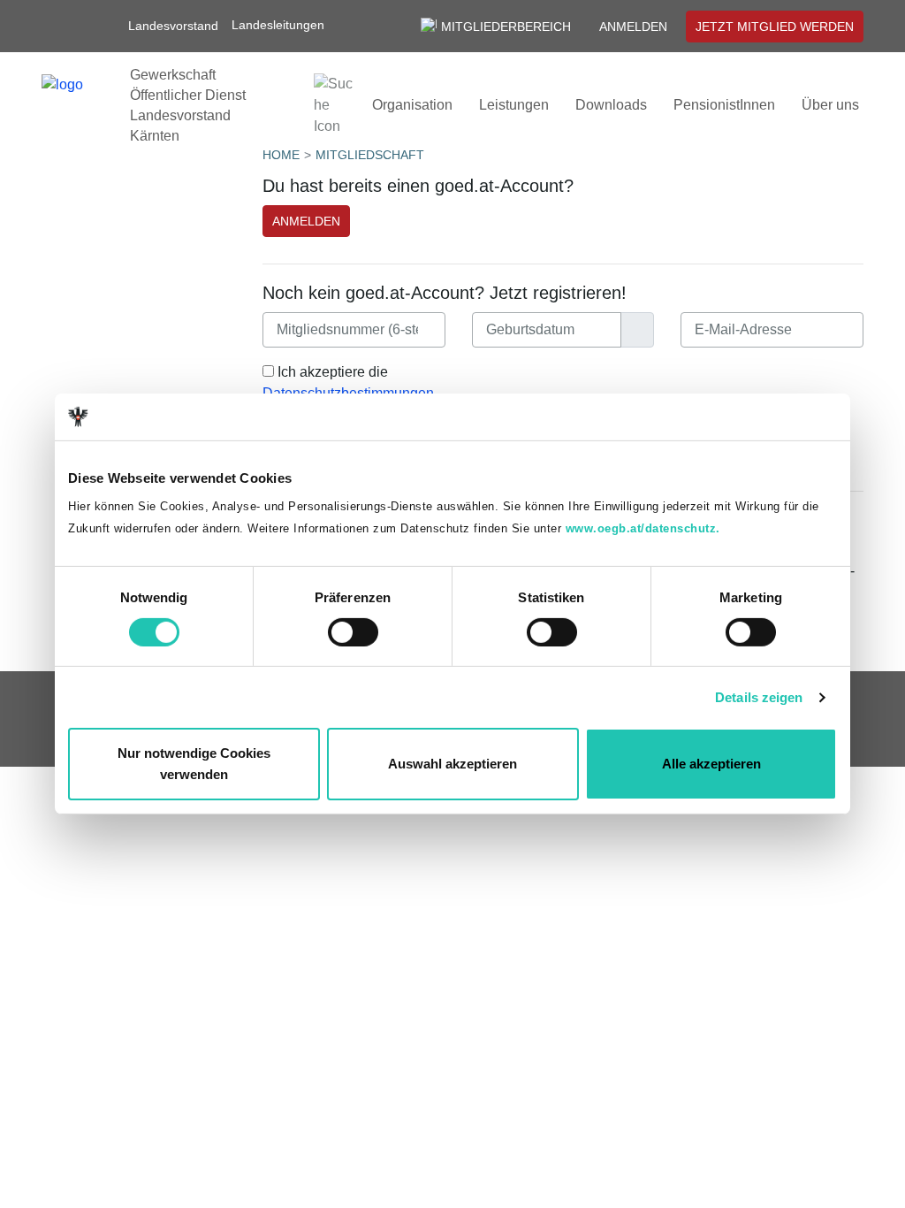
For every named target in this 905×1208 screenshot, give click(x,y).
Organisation (412, 104)
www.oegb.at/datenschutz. (643, 528)
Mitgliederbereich (506, 26)
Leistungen (514, 104)
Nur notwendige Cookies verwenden (194, 763)
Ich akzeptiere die (348, 382)
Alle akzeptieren (711, 763)
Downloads (611, 104)
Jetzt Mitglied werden (775, 26)
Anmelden (633, 26)
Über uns (830, 104)
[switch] (353, 632)
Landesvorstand (173, 26)
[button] (286, 25)
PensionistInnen (724, 104)
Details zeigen (758, 697)
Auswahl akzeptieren (452, 763)
